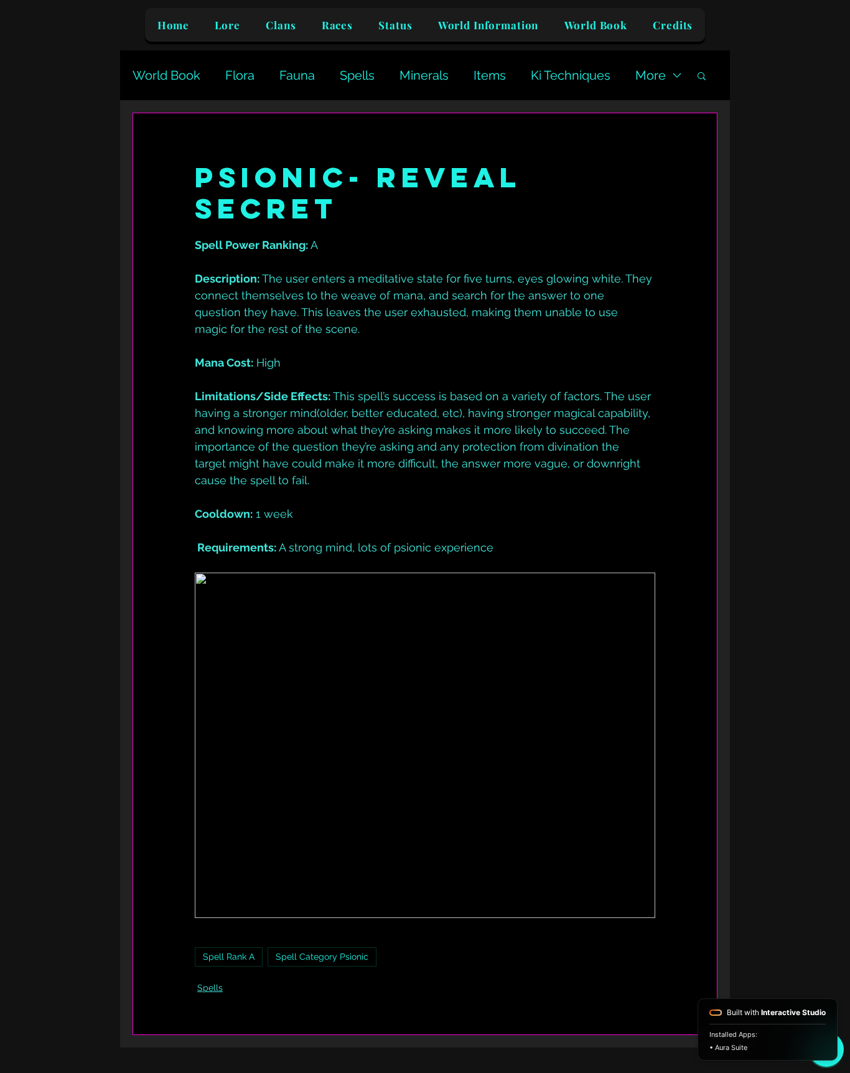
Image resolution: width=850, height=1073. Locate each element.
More (650, 75)
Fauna (297, 75)
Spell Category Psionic (322, 957)
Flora (240, 75)
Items (490, 75)
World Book (166, 75)
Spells (357, 75)
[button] (702, 75)
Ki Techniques (570, 75)
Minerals (424, 75)
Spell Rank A (229, 957)
